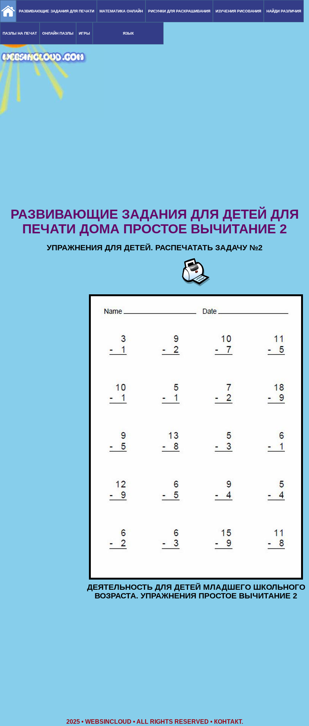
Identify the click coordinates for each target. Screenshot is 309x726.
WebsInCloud (108, 721)
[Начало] (8, 11)
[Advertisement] (154, 146)
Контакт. (228, 721)
